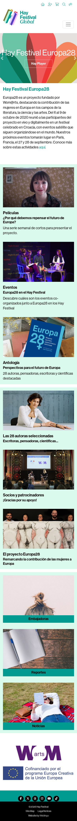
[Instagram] (42, 797)
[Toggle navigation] (68, 24)
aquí (42, 147)
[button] (2, 58)
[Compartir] (70, 4)
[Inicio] (42, 4)
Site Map (30, 811)
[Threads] (34, 797)
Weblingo (44, 815)
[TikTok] (56, 797)
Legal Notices (44, 811)
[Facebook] (20, 797)
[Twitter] (27, 797)
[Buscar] (64, 4)
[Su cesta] (57, 4)
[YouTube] (49, 797)
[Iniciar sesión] (50, 4)
